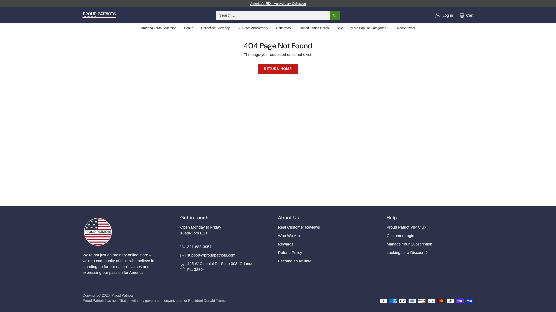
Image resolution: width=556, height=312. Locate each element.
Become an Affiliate (294, 261)
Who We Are (289, 236)
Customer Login (400, 236)
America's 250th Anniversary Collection (278, 3)
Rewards (285, 244)
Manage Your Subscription (409, 244)
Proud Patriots (122, 295)
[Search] (335, 15)
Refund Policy (290, 252)
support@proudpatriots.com (211, 255)
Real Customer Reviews (299, 227)
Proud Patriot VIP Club (406, 227)
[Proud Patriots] (99, 15)
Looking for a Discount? (407, 252)
